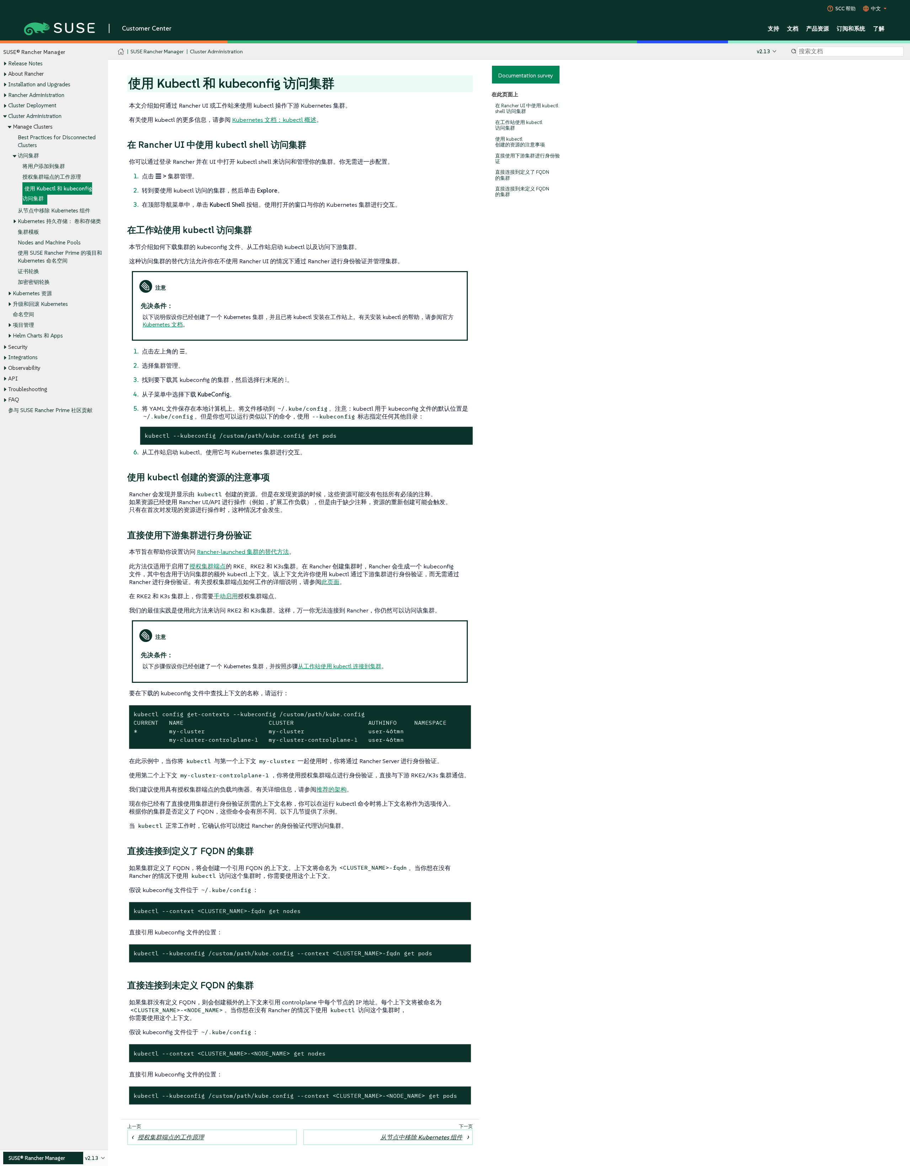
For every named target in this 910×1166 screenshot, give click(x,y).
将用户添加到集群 (43, 166)
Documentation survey (525, 75)
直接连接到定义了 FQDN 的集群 (522, 175)
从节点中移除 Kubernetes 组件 (54, 210)
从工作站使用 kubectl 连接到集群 (339, 666)
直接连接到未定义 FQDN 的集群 (522, 192)
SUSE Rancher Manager (157, 51)
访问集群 (28, 155)
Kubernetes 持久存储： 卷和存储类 (59, 221)
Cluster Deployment (32, 105)
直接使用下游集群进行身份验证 (527, 158)
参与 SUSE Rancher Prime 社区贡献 (50, 410)
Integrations (23, 357)
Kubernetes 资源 (32, 293)
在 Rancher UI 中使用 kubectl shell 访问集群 (526, 108)
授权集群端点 (207, 566)
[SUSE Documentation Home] (121, 52)
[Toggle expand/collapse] (5, 63)
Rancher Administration (36, 95)
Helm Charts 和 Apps (38, 335)
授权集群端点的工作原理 (51, 176)
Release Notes (25, 63)
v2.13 (763, 51)
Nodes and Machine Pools (49, 242)
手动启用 (226, 596)
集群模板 (28, 231)
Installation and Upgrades (39, 84)
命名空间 (23, 314)
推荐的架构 (331, 789)
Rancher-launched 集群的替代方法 (243, 552)
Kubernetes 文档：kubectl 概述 (274, 120)
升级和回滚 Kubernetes (40, 304)
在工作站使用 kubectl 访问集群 (518, 125)
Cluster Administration (34, 116)
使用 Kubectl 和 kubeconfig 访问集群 (57, 193)
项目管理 (23, 325)
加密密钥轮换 (34, 282)
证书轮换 (28, 271)
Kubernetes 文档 (163, 324)
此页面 (330, 582)
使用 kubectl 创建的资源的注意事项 (520, 142)
